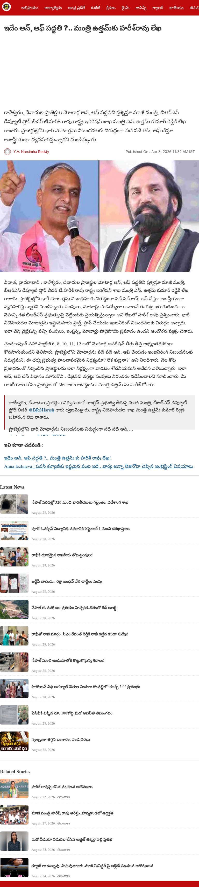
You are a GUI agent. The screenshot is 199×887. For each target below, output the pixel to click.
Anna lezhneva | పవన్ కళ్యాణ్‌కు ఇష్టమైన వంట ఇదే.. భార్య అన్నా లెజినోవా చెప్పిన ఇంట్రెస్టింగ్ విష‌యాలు (98, 466)
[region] (43, 71)
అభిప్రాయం (29, 7)
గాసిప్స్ (141, 7)
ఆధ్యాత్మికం (53, 7)
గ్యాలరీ (158, 7)
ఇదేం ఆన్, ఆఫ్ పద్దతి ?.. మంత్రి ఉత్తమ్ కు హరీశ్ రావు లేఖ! (57, 458)
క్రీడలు (111, 7)
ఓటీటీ (95, 7)
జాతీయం (176, 7)
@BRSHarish (41, 410)
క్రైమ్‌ (126, 7)
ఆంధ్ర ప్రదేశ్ (76, 7)
